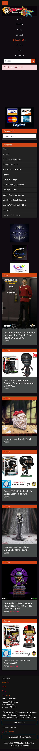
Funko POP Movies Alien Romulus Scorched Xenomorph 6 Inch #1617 (19, 383)
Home (19, 19)
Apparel (6, 154)
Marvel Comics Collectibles (13, 195)
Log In (19, 45)
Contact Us (19, 56)
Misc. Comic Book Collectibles (14, 200)
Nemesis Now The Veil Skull (17, 439)
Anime (5, 149)
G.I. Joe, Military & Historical (13, 185)
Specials (6, 621)
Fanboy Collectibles (26, 743)
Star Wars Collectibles (11, 215)
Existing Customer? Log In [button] (20, 737)
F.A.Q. (19, 30)
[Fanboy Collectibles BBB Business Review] (19, 88)
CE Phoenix (24, 746)
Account (19, 35)
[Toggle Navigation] (5, 3)
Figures (6, 175)
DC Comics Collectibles (12, 159)
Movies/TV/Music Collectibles (14, 205)
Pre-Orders (7, 210)
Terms (19, 50)
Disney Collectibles (10, 164)
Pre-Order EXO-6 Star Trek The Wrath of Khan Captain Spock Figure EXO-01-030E (19, 335)
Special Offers (20, 40)
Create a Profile (8, 732)
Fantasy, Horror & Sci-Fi (12, 169)
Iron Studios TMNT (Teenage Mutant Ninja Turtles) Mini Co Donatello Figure (18, 606)
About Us (19, 24)
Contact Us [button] (20, 723)
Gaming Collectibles (10, 190)
